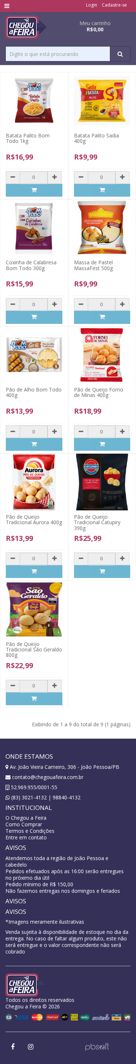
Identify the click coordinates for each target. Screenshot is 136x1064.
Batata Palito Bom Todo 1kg (28, 138)
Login (91, 5)
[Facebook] (12, 1047)
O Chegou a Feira (25, 817)
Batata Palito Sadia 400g (96, 138)
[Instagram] (30, 1047)
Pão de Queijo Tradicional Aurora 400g (34, 519)
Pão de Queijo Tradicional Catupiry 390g (97, 522)
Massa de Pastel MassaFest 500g (93, 265)
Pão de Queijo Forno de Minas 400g (98, 392)
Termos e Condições (29, 830)
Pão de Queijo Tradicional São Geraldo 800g (34, 650)
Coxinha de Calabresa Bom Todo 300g (31, 265)
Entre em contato (26, 837)
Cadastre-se (114, 5)
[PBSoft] (97, 1046)
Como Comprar (23, 824)
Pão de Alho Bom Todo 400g (34, 392)
